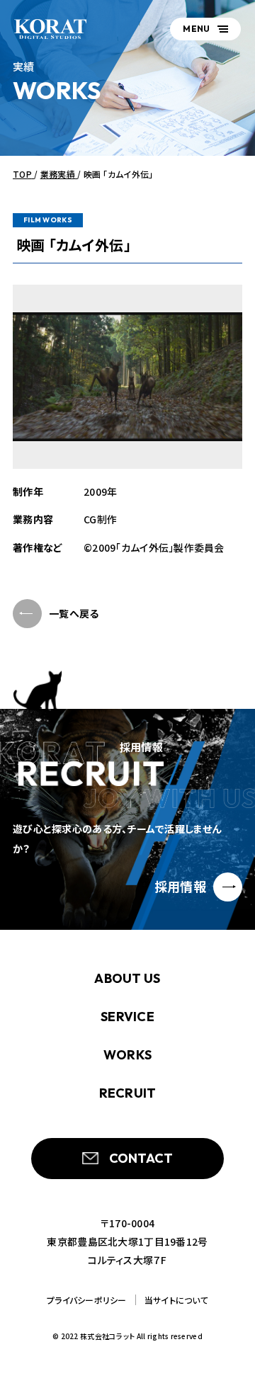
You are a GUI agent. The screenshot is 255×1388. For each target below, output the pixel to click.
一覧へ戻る (73, 613)
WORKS (127, 1055)
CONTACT (141, 1158)
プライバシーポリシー (87, 1300)
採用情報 (180, 886)
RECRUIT (128, 1093)
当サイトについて (176, 1300)
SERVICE (127, 1016)
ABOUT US (127, 978)
